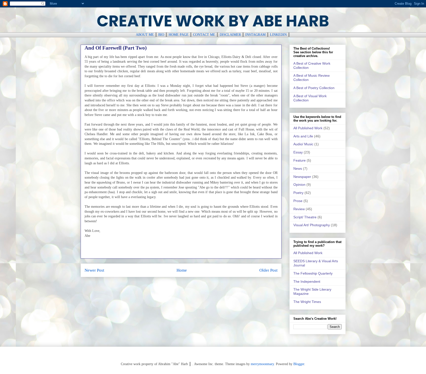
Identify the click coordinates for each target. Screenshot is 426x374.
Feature (299, 160)
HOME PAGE (179, 35)
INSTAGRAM (255, 35)
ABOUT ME (145, 35)
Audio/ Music (303, 144)
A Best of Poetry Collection (314, 88)
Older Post (268, 270)
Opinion (299, 185)
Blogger (298, 364)
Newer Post (94, 270)
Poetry (298, 193)
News (297, 168)
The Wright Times (307, 302)
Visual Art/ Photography (311, 225)
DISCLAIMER (230, 35)
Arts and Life (303, 136)
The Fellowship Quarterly (313, 273)
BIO (161, 35)
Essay (298, 152)
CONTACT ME (204, 35)
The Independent (306, 281)
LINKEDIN (278, 35)
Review (299, 209)
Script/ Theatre (305, 217)
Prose (297, 201)
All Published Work (307, 128)
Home (182, 270)
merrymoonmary (262, 364)
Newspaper (302, 177)
